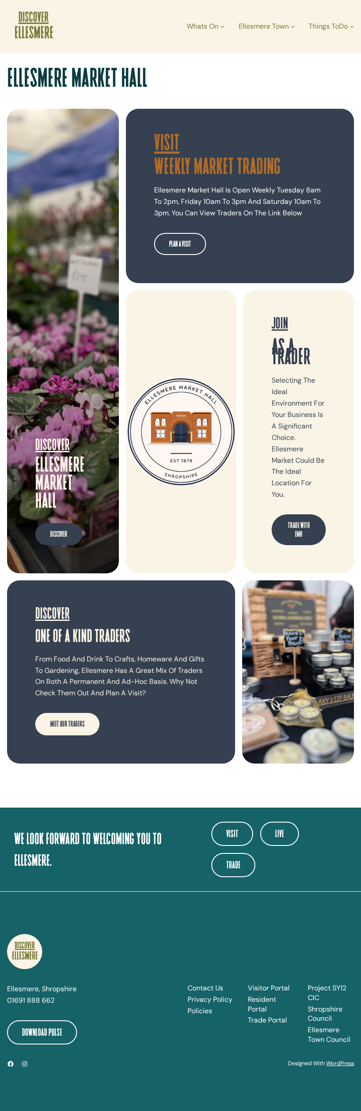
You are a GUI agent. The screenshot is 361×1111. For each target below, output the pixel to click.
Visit (232, 833)
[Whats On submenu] (222, 26)
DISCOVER (58, 534)
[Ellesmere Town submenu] (293, 26)
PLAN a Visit (180, 243)
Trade (233, 864)
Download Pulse (42, 1032)
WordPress (340, 1063)
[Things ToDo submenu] (352, 26)
